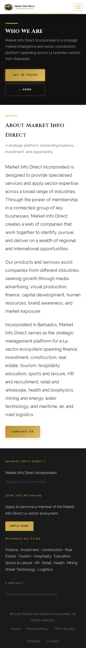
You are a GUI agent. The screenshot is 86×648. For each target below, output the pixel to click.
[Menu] (78, 7)
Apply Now (19, 526)
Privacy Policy (38, 629)
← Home (25, 89)
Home (16, 629)
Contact (52, 641)
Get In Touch (25, 75)
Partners (33, 641)
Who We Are (65, 629)
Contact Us (23, 431)
